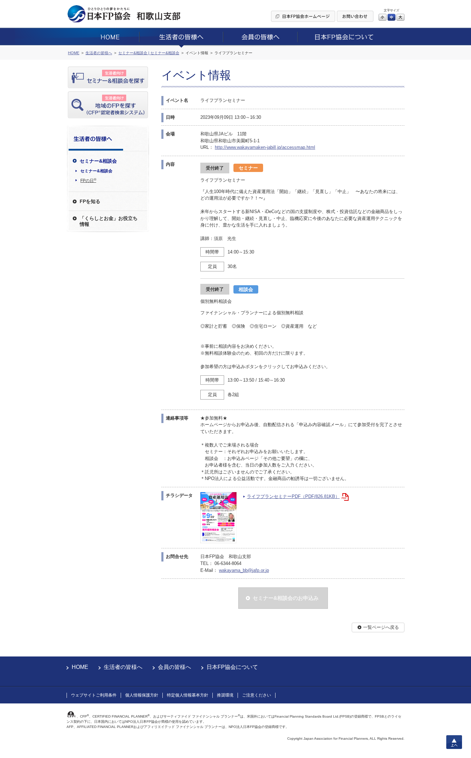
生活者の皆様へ (123, 667)
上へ (454, 742)
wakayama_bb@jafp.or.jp (244, 570)
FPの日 (88, 180)
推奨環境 (225, 695)
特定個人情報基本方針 (187, 695)
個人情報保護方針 (141, 695)
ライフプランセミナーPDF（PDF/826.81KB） (293, 496)
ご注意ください (256, 695)
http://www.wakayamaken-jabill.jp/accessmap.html (265, 147)
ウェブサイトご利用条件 (94, 695)
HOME (80, 667)
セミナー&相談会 (96, 171)
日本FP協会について (232, 667)
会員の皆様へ (174, 667)
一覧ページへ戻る (381, 627)
